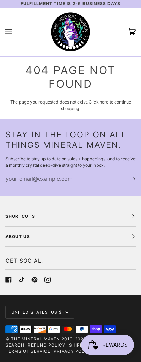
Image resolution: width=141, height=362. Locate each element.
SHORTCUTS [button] (20, 216)
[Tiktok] (21, 280)
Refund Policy (46, 345)
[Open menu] (15, 32)
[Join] (126, 178)
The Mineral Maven (35, 338)
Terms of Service (27, 351)
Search (14, 345)
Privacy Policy (73, 351)
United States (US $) (37, 312)
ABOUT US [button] (17, 236)
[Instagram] (47, 280)
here (104, 102)
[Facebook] (8, 280)
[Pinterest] (34, 280)
